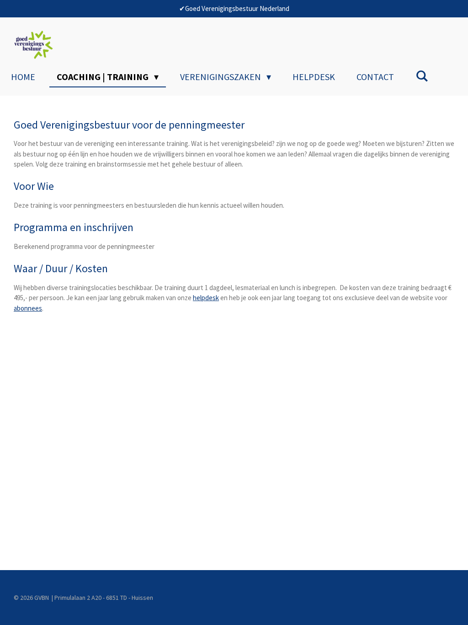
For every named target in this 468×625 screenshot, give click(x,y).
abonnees (28, 308)
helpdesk (206, 297)
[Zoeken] (422, 75)
